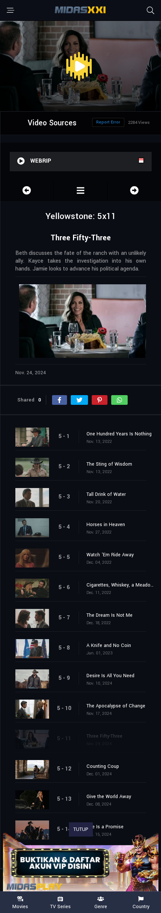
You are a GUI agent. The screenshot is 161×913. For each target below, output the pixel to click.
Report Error (108, 122)
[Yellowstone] (80, 190)
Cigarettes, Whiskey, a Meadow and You (120, 585)
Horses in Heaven (105, 524)
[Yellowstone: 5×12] (134, 190)
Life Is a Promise (105, 826)
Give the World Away (108, 796)
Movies (20, 906)
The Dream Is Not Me (109, 615)
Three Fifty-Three (104, 736)
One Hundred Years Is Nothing (119, 434)
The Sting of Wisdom (109, 464)
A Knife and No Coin (108, 645)
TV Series (60, 906)
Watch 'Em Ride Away (110, 554)
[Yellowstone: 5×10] (27, 190)
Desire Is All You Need (110, 675)
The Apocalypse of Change (115, 706)
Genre (100, 906)
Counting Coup (102, 766)
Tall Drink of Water (106, 494)
